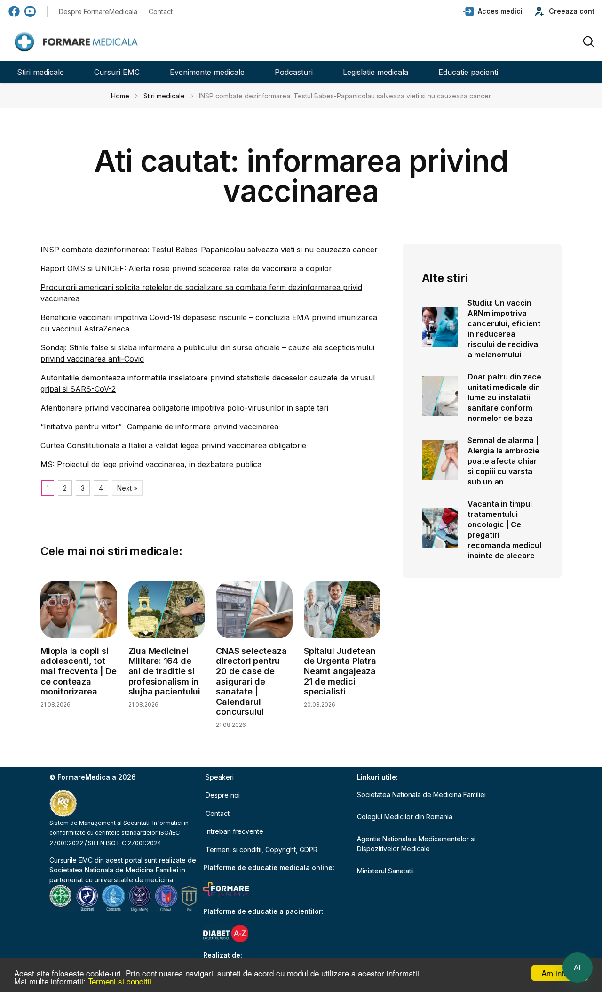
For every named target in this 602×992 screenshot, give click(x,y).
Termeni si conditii (119, 981)
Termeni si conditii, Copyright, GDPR (261, 850)
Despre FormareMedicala (98, 12)
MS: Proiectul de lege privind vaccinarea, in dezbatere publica (150, 464)
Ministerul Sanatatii (385, 871)
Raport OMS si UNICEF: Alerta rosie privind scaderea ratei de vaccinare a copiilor (186, 268)
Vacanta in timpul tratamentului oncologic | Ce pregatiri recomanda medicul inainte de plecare (504, 529)
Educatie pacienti (468, 72)
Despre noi (223, 795)
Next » (127, 488)
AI (577, 967)
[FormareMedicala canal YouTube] (30, 11)
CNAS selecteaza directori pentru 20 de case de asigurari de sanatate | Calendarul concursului (251, 681)
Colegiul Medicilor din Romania (404, 817)
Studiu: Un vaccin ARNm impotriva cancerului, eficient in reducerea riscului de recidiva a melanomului (503, 328)
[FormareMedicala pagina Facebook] (14, 11)
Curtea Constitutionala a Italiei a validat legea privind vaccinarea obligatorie (173, 445)
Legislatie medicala (375, 72)
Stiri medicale (40, 72)
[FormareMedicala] (78, 42)
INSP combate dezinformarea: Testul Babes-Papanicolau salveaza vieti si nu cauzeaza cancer (209, 249)
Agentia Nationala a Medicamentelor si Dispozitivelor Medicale (416, 844)
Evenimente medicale (207, 72)
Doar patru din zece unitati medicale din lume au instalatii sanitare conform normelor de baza (504, 397)
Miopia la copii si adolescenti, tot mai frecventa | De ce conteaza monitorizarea (78, 671)
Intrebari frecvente (234, 831)
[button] (493, 11)
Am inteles (559, 973)
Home (120, 96)
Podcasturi (294, 72)
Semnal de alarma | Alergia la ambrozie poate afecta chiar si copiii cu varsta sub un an (503, 461)
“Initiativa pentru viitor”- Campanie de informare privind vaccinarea (159, 426)
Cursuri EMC (117, 72)
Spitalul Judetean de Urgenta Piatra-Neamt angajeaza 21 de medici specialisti (342, 671)
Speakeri (220, 777)
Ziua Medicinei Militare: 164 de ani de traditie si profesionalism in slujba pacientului (164, 671)
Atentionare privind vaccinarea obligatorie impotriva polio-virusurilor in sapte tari (184, 407)
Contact (161, 12)
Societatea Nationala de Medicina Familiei (113, 870)
